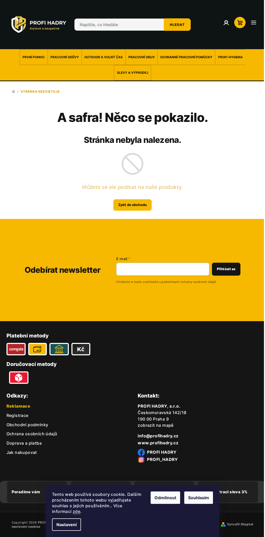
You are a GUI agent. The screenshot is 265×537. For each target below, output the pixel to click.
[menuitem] (32, 56)
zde (74, 511)
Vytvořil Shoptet (238, 523)
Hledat (175, 24)
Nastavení (65, 524)
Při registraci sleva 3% (222, 490)
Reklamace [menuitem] (18, 405)
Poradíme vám (26, 490)
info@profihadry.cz (156, 434)
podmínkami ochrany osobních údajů (185, 281)
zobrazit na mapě (154, 424)
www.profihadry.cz (156, 441)
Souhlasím (196, 497)
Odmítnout (163, 497)
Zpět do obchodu (130, 204)
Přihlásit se (222, 268)
